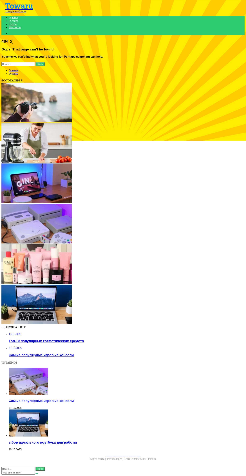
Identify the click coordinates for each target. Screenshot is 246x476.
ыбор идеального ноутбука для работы (43, 442)
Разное (152, 458)
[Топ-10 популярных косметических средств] (109, 264)
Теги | (128, 458)
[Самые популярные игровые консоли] (109, 224)
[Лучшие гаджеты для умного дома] (109, 183)
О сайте (13, 20)
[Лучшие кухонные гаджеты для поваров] (109, 143)
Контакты (15, 27)
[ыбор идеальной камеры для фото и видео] (109, 103)
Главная (13, 17)
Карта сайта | (98, 458)
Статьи (13, 24)
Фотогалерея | (115, 458)
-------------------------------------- (123, 455)
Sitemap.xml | (140, 458)
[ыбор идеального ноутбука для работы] (109, 305)
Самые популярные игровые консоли (41, 401)
